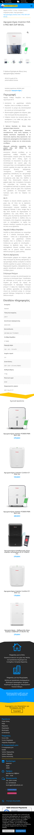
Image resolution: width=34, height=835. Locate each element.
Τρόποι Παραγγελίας (8, 752)
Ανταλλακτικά (6, 732)
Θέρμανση (5, 726)
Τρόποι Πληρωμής (7, 754)
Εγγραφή (17, 711)
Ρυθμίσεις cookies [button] (8, 831)
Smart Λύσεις (6, 721)
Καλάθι (4, 750)
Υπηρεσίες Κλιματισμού (9, 742)
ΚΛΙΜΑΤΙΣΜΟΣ (22, 10)
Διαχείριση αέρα (8, 12)
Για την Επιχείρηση (7, 740)
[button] (27, 32)
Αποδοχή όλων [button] (21, 831)
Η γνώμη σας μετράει (13, 801)
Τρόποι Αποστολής (7, 756)
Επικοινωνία (17, 698)
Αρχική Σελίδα (7, 10)
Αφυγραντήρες (18, 12)
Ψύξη (3, 723)
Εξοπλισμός (5, 730)
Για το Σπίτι (5, 738)
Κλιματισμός (5, 728)
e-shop (15, 10)
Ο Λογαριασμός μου (8, 747)
